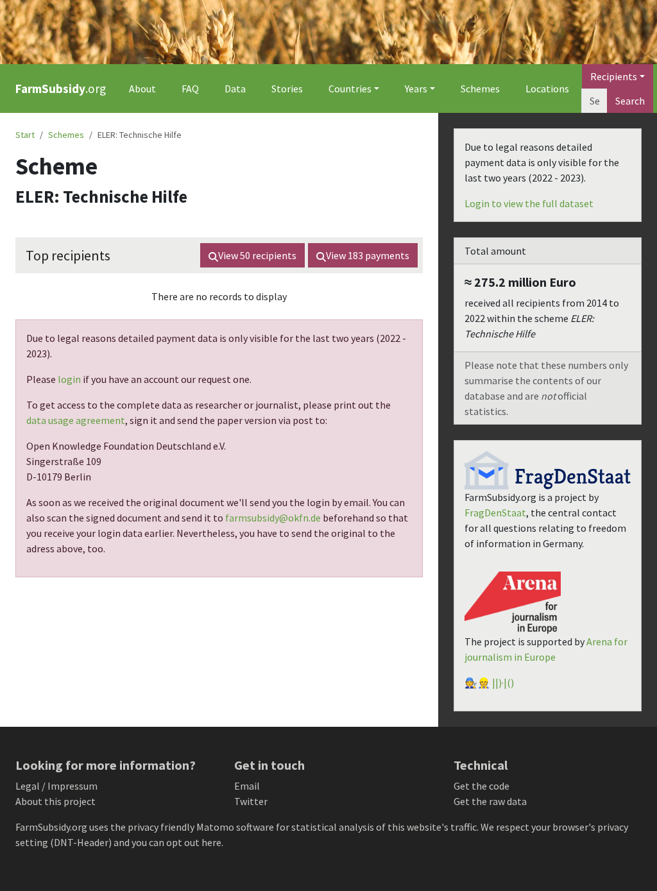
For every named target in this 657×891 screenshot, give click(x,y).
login (69, 379)
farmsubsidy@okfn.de (273, 517)
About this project (55, 801)
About (142, 88)
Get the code (481, 785)
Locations (547, 88)
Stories (287, 88)
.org (60, 88)
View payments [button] (367, 255)
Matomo (215, 826)
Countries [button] (349, 88)
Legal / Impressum (56, 785)
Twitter (251, 801)
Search (630, 100)
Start (25, 134)
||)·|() (503, 682)
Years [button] (416, 88)
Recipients (613, 76)
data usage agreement (75, 420)
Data (235, 88)
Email (247, 785)
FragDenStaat (495, 512)
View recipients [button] (257, 255)
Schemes (480, 88)
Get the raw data (490, 801)
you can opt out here (176, 842)
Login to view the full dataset (529, 203)
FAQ (190, 88)
